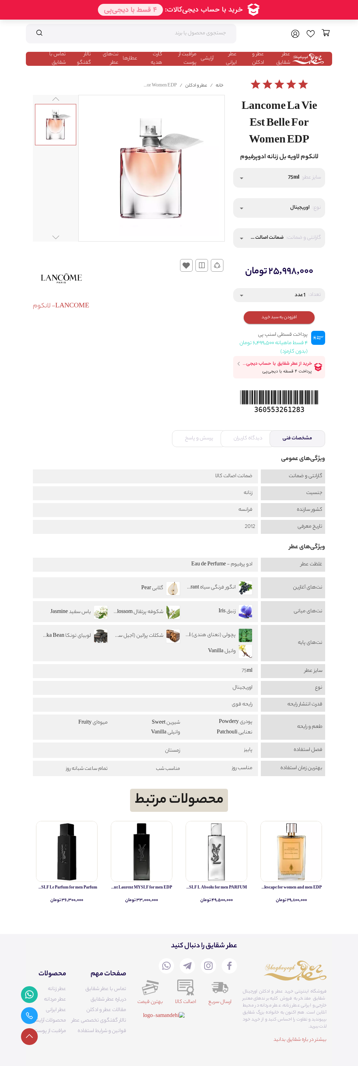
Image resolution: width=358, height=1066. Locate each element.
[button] (279, 178)
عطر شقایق (283, 58)
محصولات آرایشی (48, 1021)
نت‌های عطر (111, 58)
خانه (219, 85)
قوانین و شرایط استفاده (102, 1031)
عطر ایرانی (231, 58)
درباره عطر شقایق (108, 1000)
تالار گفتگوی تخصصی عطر (99, 1021)
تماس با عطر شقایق (105, 989)
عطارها (130, 59)
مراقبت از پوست (187, 58)
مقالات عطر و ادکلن (106, 1010)
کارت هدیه (156, 58)
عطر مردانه (55, 1000)
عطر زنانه (57, 989)
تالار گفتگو (84, 58)
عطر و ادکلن (258, 58)
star (256, 84)
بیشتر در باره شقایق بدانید (300, 1040)
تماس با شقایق (57, 58)
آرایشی (207, 59)
